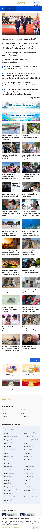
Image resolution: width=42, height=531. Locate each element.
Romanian (29, 460)
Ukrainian (30, 490)
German (9, 470)
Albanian (9, 429)
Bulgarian (10, 443)
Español (23, 410)
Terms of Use (16, 527)
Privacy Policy (6, 527)
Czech (8, 453)
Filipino (9, 463)
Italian (8, 493)
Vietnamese (31, 497)
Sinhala (28, 470)
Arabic (8, 433)
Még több (35, 360)
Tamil (27, 480)
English (4, 410)
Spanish (29, 473)
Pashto (28, 456)
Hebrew (8, 480)
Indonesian (12, 490)
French (9, 466)
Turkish (28, 486)
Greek (9, 473)
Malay (30, 433)
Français (4, 413)
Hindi (7, 483)
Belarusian (11, 436)
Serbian (29, 466)
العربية (23, 413)
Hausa (8, 476)
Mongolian (29, 436)
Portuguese (30, 453)
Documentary (25, 416)
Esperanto (10, 460)
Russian (29, 463)
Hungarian (10, 486)
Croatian (9, 450)
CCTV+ (4, 419)
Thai (26, 483)
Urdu (27, 493)
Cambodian (9, 446)
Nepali (27, 443)
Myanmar (31, 440)
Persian (28, 446)
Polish (28, 450)
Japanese (9, 497)
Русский (4, 416)
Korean (9, 500)
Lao (26, 429)
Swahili (29, 476)
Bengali (8, 440)
